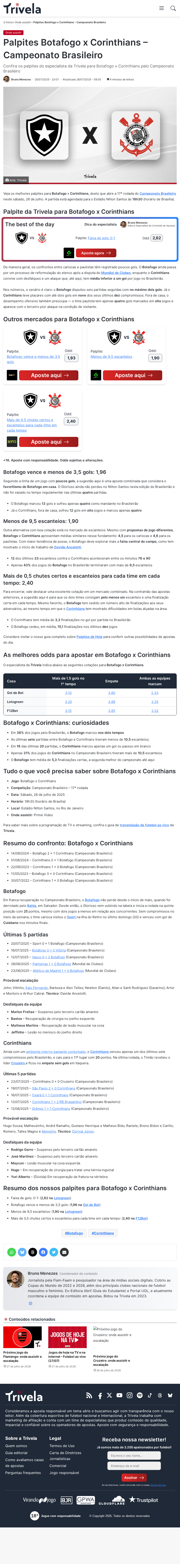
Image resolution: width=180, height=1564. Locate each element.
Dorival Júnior (83, 1131)
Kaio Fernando (36, 988)
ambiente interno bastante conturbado (56, 1052)
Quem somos (16, 1446)
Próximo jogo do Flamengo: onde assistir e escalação (22, 1356)
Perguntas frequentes (23, 1472)
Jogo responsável (64, 1472)
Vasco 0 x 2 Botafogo (48, 957)
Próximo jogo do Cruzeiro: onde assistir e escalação (111, 1360)
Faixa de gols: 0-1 (101, 238)
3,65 (111, 711)
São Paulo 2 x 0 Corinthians (53, 1088)
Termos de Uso (62, 1446)
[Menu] (161, 8)
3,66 (111, 702)
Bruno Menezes (43, 1273)
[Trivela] (22, 8)
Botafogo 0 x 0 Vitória (49, 950)
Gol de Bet (91, 1205)
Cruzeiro (18, 1063)
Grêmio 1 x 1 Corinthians (51, 1109)
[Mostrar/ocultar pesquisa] (173, 8)
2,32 (154, 711)
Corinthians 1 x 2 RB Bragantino (57, 1102)
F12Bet (141, 1218)
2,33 (154, 693)
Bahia (31, 906)
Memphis (49, 1131)
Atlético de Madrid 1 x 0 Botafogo (58, 971)
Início (9, 22)
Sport (72, 917)
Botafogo (92, 900)
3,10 (68, 693)
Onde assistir (23, 22)
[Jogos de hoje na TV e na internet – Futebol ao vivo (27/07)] (67, 1337)
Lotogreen (62, 1198)
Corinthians (76, 609)
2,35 (154, 702)
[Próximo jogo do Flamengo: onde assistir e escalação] (22, 1337)
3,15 (68, 711)
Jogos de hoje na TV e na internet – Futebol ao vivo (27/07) (67, 1356)
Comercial (57, 1465)
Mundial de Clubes (116, 273)
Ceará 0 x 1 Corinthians (50, 1095)
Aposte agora (92, 253)
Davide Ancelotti (67, 547)
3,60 (111, 693)
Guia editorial (16, 1453)
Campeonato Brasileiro (158, 193)
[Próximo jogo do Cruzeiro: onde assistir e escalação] (112, 1339)
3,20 (68, 702)
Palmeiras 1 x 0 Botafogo (51, 964)
